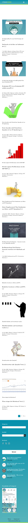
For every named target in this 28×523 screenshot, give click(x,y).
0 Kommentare (10, 95)
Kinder (6, 52)
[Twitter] (6, 443)
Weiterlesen (4, 55)
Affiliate (11, 134)
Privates (21, 52)
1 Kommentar (20, 136)
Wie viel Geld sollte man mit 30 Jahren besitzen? (15, 464)
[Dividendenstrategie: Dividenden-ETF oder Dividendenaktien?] (4, 469)
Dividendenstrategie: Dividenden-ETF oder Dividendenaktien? (16, 470)
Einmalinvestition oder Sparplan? (9, 360)
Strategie (8, 54)
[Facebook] (3, 443)
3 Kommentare (14, 54)
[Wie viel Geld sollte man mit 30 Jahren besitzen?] (4, 464)
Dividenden (21, 93)
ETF (20, 51)
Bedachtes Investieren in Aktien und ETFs (11, 282)
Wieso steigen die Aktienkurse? (9, 397)
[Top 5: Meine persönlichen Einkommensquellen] (4, 458)
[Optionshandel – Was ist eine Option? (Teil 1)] (4, 475)
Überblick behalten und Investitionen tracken (12, 321)
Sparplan (4, 54)
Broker (17, 51)
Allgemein (10, 51)
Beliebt (14, 452)
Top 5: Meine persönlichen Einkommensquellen (14, 458)
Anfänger (14, 51)
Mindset (3, 370)
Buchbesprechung (11, 256)
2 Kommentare (21, 256)
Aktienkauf (15, 134)
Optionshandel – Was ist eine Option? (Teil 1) (15, 476)
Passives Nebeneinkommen (13, 52)
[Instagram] (9, 443)
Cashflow (16, 93)
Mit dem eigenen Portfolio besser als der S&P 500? (13, 162)
